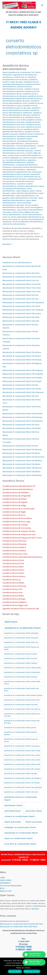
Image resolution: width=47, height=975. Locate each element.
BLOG (2, 888)
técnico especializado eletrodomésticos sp (27, 217)
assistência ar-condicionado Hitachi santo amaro (22, 755)
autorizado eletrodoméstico (13, 143)
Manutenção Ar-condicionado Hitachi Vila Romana (22, 360)
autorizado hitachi (33, 811)
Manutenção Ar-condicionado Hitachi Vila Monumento (23, 457)
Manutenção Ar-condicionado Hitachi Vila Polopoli (22, 381)
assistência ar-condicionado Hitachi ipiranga (20, 677)
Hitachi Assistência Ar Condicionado (16, 72)
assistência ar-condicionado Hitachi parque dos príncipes (22, 722)
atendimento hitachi (13, 805)
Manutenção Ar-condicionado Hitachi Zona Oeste (22, 288)
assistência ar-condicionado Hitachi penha (20, 727)
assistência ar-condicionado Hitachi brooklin (20, 654)
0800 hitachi (11, 622)
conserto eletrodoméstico (26, 146)
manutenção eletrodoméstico (14, 169)
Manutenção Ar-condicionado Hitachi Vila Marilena (22, 475)
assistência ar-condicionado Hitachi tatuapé (20, 773)
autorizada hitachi (12, 811)
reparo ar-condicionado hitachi (18, 838)
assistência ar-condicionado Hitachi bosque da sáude (21, 648)
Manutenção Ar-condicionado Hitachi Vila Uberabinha (23, 302)
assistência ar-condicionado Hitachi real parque (22, 746)
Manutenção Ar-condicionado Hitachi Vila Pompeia (22, 378)
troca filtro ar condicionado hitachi (20, 844)
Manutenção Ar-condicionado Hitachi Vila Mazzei (21, 464)
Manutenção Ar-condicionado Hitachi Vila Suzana (22, 313)
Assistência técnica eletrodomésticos (16, 67)
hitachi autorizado (33, 822)
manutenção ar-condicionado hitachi (21, 833)
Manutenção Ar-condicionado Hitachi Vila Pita (20, 385)
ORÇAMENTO (5, 883)
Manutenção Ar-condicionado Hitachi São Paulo (21, 273)
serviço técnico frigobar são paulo (25, 212)
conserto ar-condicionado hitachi (19, 816)
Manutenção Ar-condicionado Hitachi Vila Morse (21, 453)
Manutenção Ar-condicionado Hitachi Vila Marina (21, 472)
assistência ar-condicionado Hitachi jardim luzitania (23, 695)
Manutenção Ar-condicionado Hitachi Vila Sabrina (22, 352)
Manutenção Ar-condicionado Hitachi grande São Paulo (21, 924)
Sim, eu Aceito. (15, 971)
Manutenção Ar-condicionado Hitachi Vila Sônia (21, 317)
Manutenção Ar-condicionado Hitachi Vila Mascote (22, 468)
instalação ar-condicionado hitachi (20, 827)
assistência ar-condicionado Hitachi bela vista (21, 642)
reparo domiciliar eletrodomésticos (24, 193)
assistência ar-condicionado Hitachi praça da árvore (20, 740)
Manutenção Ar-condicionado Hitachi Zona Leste (22, 291)
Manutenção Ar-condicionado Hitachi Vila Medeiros (22, 461)
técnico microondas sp (11, 219)
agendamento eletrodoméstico (25, 75)
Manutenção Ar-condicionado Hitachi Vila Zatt (20, 295)
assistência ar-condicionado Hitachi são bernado (22, 764)
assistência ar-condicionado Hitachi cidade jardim (22, 668)
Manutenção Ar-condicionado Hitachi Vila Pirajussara (23, 392)
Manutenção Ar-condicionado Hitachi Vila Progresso (23, 370)
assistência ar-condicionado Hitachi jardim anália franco (22, 682)
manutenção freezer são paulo (14, 179)
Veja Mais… (35, 909)
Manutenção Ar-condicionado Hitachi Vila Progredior (23, 374)
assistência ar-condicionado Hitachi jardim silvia (22, 700)
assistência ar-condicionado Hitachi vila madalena (22, 778)
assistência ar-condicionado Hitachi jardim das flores (21, 689)
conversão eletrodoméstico (16, 160)
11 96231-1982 (38, 859)
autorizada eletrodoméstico (27, 141)
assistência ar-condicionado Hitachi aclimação (21, 633)
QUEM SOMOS (5, 880)
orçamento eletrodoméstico (27, 186)
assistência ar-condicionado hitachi (23, 628)
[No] (44, 966)
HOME (2, 878)
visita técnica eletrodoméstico (14, 224)
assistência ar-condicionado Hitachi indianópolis (22, 672)
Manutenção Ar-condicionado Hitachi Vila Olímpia (22, 428)
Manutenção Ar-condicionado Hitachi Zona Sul (21, 280)
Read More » (7, 244)
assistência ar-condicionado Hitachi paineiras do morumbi (22, 715)
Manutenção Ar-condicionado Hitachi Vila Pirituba (22, 389)
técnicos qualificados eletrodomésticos (28, 222)
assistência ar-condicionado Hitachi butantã (20, 658)
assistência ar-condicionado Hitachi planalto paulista (20, 733)
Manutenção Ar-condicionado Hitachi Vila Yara (21, 299)
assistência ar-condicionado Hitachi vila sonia (21, 792)
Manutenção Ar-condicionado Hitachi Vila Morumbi (22, 449)
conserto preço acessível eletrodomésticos (24, 155)
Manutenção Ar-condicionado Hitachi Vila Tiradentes (23, 310)
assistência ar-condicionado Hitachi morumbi (21, 704)
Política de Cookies (31, 971)
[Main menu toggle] (42, 5)
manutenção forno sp (32, 177)
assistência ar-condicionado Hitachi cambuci (20, 663)
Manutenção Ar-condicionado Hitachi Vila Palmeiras (23, 421)
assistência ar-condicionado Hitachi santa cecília (22, 751)
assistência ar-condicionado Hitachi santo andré (22, 760)
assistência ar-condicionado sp (15, 77)
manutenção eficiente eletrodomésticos (27, 167)
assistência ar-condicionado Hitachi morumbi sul (22, 709)
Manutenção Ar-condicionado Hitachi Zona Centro (22, 277)
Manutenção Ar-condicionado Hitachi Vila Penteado (23, 413)
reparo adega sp (22, 191)
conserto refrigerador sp (12, 158)
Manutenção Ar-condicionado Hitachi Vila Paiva (21, 425)
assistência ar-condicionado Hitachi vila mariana (22, 783)
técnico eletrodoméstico (12, 214)
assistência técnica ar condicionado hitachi (20, 798)
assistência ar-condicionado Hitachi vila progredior (23, 787)
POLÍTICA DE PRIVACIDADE (11, 886)
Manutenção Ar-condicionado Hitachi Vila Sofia (21, 321)
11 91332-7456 (20, 859)
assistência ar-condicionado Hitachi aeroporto (21, 638)
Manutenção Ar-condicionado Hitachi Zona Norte (22, 284)
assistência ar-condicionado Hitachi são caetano (22, 769)
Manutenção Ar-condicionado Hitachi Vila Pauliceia (22, 417)
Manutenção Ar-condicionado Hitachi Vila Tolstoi (21, 306)
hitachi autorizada (12, 822)
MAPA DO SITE (6, 891)
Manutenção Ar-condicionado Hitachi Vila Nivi (20, 446)
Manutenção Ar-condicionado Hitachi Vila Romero (22, 356)
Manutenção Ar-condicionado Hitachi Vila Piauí (21, 396)
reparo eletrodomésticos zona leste (23, 198)
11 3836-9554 (23, 941)
